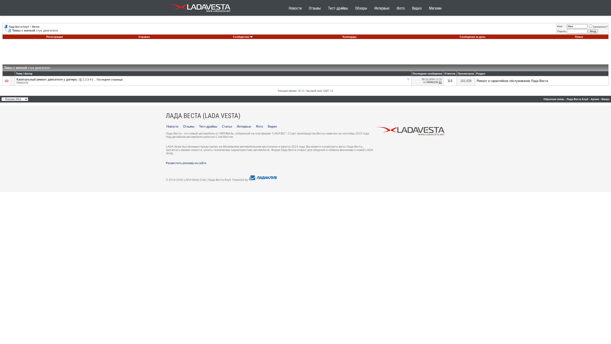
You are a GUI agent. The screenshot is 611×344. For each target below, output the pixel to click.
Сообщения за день (472, 36)
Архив (595, 99)
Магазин (435, 8)
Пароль (561, 31)
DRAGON (22, 82)
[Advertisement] (305, 53)
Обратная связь (553, 99)
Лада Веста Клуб (19, 26)
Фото (401, 8)
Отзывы (315, 8)
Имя (559, 26)
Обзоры (361, 8)
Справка (144, 36)
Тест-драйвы (338, 8)
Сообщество (241, 36)
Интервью (382, 8)
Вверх (605, 99)
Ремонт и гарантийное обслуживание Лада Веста (512, 81)
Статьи (227, 126)
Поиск (579, 36)
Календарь (349, 36)
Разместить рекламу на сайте (186, 163)
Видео (417, 8)
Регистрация (54, 36)
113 (450, 81)
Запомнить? (600, 26)
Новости (295, 8)
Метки (35, 26)
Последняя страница (109, 79)
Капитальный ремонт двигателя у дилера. (47, 79)
